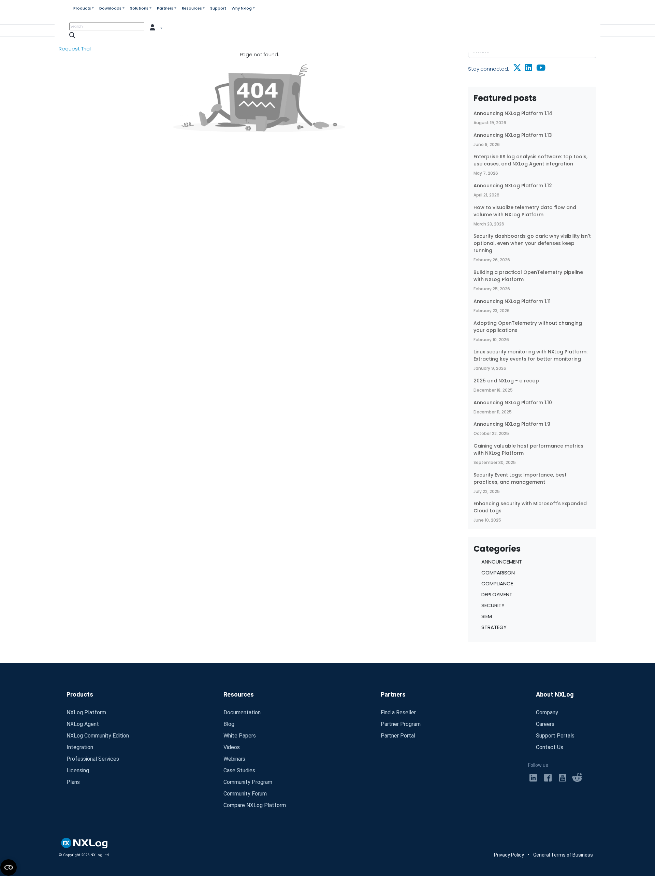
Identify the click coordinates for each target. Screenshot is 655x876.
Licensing (78, 770)
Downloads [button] (110, 8)
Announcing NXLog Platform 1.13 (513, 135)
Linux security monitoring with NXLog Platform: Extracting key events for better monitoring (530, 355)
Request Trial (75, 48)
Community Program (247, 782)
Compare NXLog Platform (254, 805)
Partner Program (401, 724)
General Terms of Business (563, 855)
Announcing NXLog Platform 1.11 (512, 301)
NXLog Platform (86, 712)
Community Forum (245, 793)
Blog (228, 724)
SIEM (486, 616)
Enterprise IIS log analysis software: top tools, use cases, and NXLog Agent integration (530, 160)
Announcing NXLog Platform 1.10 (513, 402)
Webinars (234, 759)
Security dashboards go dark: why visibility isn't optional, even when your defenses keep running (532, 243)
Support (218, 8)
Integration (80, 747)
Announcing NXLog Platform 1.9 (512, 424)
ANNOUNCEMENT (501, 561)
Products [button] (82, 8)
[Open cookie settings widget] (8, 867)
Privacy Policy (509, 855)
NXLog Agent (83, 724)
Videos (231, 747)
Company (547, 712)
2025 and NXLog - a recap (506, 380)
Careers (545, 724)
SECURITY (493, 605)
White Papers (239, 735)
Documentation (242, 712)
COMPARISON (498, 572)
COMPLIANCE (497, 583)
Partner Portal (398, 735)
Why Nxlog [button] (242, 8)
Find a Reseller (398, 712)
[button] (156, 27)
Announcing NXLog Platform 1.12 (513, 185)
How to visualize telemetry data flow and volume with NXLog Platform (525, 211)
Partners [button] (165, 8)
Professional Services (93, 759)
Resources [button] (192, 8)
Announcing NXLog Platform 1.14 (513, 113)
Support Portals (555, 735)
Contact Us (549, 747)
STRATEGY (494, 627)
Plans (73, 782)
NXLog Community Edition (98, 735)
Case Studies (239, 770)
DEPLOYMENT (496, 594)
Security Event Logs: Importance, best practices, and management (520, 478)
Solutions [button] (139, 8)
